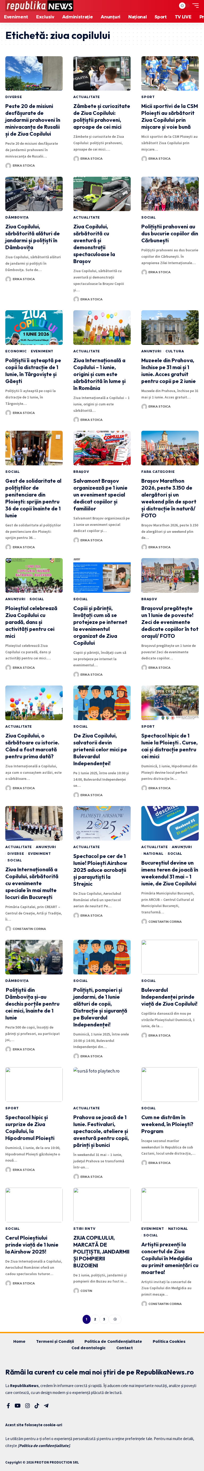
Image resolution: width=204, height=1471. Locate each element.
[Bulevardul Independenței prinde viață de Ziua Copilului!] (170, 957)
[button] (171, 5)
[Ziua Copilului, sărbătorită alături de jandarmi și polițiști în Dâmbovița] (34, 194)
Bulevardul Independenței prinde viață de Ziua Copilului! (169, 996)
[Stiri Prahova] (39, 5)
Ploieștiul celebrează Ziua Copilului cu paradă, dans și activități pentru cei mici (31, 622)
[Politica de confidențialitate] (44, 1445)
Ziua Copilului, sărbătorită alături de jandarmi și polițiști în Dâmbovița (32, 237)
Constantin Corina (29, 929)
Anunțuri (151, 351)
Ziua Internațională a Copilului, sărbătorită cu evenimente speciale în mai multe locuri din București (31, 883)
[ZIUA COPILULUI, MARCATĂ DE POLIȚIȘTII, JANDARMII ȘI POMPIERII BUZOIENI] (102, 1205)
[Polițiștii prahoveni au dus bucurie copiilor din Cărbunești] (170, 194)
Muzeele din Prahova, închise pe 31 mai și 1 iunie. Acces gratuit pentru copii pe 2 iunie (168, 370)
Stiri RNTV (84, 1229)
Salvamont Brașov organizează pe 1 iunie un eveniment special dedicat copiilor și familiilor (100, 494)
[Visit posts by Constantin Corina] (8, 929)
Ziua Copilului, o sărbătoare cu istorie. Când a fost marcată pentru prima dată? (32, 746)
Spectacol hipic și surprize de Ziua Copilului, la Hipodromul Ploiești (29, 1127)
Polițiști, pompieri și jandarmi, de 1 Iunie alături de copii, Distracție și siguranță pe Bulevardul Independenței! (100, 1007)
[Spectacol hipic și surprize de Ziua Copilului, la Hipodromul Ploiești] (34, 1084)
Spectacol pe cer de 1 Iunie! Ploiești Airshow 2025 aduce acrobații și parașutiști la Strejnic (100, 870)
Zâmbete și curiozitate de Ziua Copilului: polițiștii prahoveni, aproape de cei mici (101, 116)
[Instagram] (27, 1405)
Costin (86, 1291)
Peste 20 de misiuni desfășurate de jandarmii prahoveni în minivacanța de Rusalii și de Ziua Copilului (32, 120)
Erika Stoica (24, 165)
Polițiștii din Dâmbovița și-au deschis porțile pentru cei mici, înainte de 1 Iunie (32, 1003)
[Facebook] (8, 1405)
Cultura (174, 351)
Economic (16, 351)
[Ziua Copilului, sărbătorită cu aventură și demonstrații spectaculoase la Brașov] (102, 194)
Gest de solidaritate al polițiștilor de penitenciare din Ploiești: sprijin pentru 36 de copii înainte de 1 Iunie (33, 498)
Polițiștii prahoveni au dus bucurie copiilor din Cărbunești (169, 233)
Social (148, 217)
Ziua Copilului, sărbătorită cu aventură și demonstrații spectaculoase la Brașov (94, 243)
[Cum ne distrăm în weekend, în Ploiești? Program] (170, 1084)
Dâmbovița (17, 217)
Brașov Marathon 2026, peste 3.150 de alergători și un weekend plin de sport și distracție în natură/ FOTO (168, 498)
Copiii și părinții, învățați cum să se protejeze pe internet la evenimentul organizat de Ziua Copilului (100, 625)
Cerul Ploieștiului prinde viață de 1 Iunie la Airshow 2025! (31, 1244)
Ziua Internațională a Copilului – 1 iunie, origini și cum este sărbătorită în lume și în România (99, 374)
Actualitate (86, 97)
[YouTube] (17, 1405)
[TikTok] (37, 1405)
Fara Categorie (158, 472)
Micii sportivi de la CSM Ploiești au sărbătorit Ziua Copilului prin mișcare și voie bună (169, 116)
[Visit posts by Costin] (76, 1291)
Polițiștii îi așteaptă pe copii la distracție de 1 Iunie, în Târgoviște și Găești (33, 370)
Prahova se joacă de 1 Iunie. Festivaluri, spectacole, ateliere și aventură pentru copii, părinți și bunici (101, 1131)
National (153, 854)
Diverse (13, 97)
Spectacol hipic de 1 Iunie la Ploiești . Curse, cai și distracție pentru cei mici (169, 746)
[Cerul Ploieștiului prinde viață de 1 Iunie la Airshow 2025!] (34, 1205)
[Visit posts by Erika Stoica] (8, 166)
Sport (148, 97)
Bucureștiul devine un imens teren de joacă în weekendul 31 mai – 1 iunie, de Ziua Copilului (169, 873)
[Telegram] (46, 1405)
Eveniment (42, 351)
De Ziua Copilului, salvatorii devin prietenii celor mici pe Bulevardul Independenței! (100, 749)
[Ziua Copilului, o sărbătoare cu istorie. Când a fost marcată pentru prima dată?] (34, 703)
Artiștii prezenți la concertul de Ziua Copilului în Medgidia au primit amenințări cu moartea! (169, 1258)
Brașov (81, 472)
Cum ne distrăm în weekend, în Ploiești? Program (167, 1124)
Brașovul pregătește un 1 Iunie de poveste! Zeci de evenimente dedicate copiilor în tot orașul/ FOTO (169, 622)
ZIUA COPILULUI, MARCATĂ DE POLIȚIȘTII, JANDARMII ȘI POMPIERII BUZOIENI (101, 1251)
